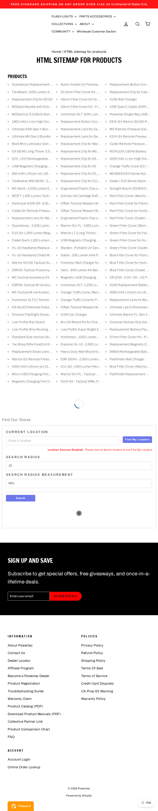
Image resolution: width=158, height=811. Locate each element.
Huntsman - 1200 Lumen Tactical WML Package (95, 337)
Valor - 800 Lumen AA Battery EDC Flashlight (93, 270)
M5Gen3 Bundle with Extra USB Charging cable (47, 106)
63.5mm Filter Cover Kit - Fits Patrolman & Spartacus (99, 92)
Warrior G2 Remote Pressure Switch (38, 359)
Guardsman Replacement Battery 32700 (41, 84)
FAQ (11, 737)
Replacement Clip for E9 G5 (32, 99)
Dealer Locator (19, 661)
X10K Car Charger (74, 314)
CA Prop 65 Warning (97, 691)
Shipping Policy (93, 661)
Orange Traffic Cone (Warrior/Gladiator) (89, 292)
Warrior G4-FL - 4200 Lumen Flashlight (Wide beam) (99, 225)
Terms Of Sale (92, 668)
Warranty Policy (93, 699)
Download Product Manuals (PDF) (34, 714)
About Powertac (20, 645)
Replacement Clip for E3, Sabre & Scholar (91, 173)
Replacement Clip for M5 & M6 (83, 151)
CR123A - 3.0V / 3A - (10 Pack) (132, 277)
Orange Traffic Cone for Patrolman (85, 299)
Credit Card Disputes (97, 683)
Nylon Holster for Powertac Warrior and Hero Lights (97, 84)
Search (20, 498)
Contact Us (16, 653)
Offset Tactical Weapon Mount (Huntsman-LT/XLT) (97, 203)
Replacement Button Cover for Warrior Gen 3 (93, 121)
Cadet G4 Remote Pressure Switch (37, 210)
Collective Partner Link (25, 721)
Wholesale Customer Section (96, 31)
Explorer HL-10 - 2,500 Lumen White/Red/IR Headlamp (100, 344)
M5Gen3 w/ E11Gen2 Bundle (33, 114)
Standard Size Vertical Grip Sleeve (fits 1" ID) (44, 337)
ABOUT (85, 24)
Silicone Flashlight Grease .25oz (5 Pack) (42, 314)
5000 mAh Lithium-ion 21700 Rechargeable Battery (49, 366)
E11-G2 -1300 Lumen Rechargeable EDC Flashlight (98, 366)
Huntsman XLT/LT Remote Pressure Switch (43, 299)
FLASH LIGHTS (63, 16)
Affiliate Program (21, 668)
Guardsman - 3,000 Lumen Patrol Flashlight (44, 225)
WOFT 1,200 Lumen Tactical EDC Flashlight (44, 195)
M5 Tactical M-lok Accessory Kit (35, 292)
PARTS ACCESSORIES (96, 16)
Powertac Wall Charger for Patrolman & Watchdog (97, 262)
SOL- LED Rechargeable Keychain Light (41, 158)
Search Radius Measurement (39, 474)
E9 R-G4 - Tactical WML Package (85, 381)
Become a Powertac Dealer (29, 676)
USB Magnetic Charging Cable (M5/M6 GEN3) (46, 166)
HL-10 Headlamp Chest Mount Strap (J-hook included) (51, 255)
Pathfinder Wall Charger (127, 359)
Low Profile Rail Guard (28, 322)
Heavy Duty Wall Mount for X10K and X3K (91, 351)
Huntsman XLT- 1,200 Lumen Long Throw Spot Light (99, 285)
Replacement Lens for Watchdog (35, 218)
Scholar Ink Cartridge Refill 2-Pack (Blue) (90, 195)
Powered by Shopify (79, 795)
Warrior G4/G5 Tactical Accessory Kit (39, 262)
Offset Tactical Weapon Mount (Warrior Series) (94, 210)
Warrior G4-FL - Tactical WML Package (89, 374)
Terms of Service (94, 676)
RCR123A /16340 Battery (128, 151)
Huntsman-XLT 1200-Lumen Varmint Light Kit (94, 114)
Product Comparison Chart (29, 729)
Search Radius (23, 457)
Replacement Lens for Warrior (131, 299)
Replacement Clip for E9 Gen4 (83, 158)
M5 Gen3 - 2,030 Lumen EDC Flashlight (41, 188)
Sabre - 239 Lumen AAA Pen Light (85, 255)
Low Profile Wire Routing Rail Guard (38, 329)
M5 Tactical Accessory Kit (31, 277)
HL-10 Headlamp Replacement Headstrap (42, 247)
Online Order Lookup (24, 767)
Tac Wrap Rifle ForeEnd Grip (33, 344)
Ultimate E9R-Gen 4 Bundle (32, 129)
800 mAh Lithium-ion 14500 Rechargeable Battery (48, 173)
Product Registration (24, 683)
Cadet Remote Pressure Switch (132, 143)
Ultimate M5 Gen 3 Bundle (31, 136)
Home (56, 52)
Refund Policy (92, 653)
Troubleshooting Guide (26, 691)
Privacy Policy (92, 645)
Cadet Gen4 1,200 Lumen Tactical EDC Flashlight (48, 240)
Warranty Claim (20, 699)
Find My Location (137, 439)
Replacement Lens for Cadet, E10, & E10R (91, 129)
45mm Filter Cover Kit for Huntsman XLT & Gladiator (99, 99)
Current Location (27, 432)
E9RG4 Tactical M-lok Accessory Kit (38, 285)
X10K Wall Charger (123, 99)
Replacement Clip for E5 (78, 166)
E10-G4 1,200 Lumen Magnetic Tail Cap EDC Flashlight (52, 233)
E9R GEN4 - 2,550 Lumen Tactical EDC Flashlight (97, 359)
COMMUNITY (61, 31)
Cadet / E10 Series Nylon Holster (133, 180)
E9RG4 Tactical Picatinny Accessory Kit (41, 270)
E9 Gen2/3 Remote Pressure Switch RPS (42, 307)
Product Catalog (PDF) (25, 706)
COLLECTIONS (63, 24)
